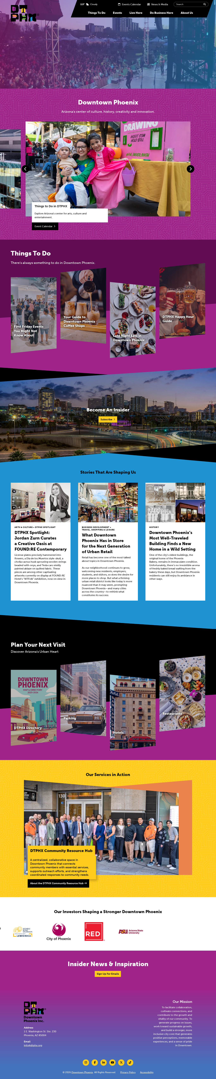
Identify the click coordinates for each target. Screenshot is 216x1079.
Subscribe (106, 419)
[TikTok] (130, 1062)
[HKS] (142, 931)
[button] (25, 169)
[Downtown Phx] (35, 1011)
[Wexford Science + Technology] (178, 931)
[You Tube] (112, 1062)
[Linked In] (103, 1062)
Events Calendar (131, 4)
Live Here (136, 13)
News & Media (159, 4)
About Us (187, 13)
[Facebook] (95, 1062)
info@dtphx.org (33, 1045)
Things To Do (96, 13)
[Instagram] (86, 1062)
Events (117, 13)
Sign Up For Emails (108, 973)
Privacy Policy (128, 1072)
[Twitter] (121, 1062)
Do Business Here (161, 13)
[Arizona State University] (70, 931)
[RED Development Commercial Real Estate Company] (34, 931)
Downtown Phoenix (82, 1072)
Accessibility (147, 1072)
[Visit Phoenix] (106, 931)
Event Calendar (43, 226)
